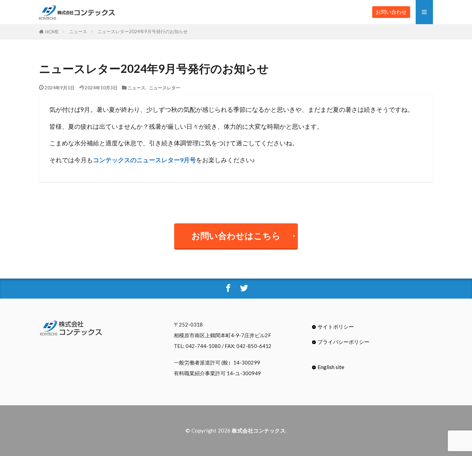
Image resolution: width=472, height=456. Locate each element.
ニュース (78, 31)
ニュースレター (164, 87)
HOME (52, 31)
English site (331, 367)
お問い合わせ (391, 12)
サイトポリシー (336, 326)
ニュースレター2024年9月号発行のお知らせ (142, 31)
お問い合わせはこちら (236, 236)
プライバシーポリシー (343, 342)
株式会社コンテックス (258, 430)
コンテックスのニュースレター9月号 (144, 160)
